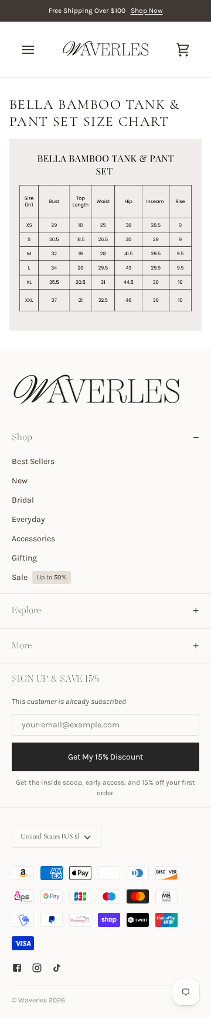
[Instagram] (37, 968)
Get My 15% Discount (105, 757)
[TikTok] (57, 968)
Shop (22, 437)
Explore (26, 611)
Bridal (23, 500)
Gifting (24, 558)
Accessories (33, 539)
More (22, 646)
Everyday (28, 519)
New (20, 481)
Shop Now (147, 10)
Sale (39, 577)
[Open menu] (38, 50)
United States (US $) (50, 836)
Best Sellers (33, 461)
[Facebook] (17, 968)
